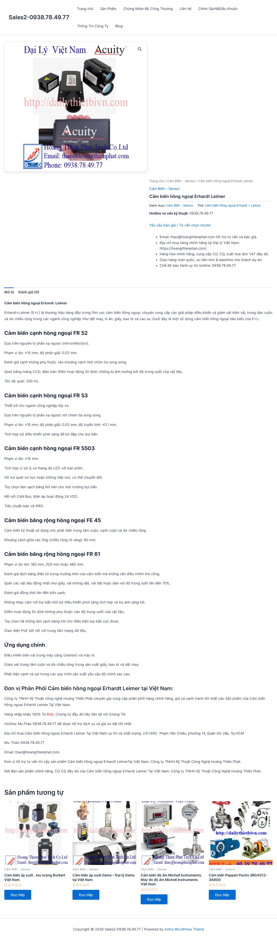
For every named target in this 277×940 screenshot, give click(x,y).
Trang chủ (85, 8)
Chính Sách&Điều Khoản (217, 8)
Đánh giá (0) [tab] (28, 292)
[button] (140, 49)
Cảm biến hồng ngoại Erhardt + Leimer (233, 205)
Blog (119, 26)
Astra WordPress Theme (184, 929)
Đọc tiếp (18, 895)
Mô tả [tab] (9, 292)
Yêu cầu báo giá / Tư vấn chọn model (180, 225)
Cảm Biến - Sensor (181, 181)
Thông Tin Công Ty (92, 26)
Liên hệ (185, 8)
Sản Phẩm (108, 8)
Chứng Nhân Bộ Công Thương (148, 8)
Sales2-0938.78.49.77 (39, 17)
